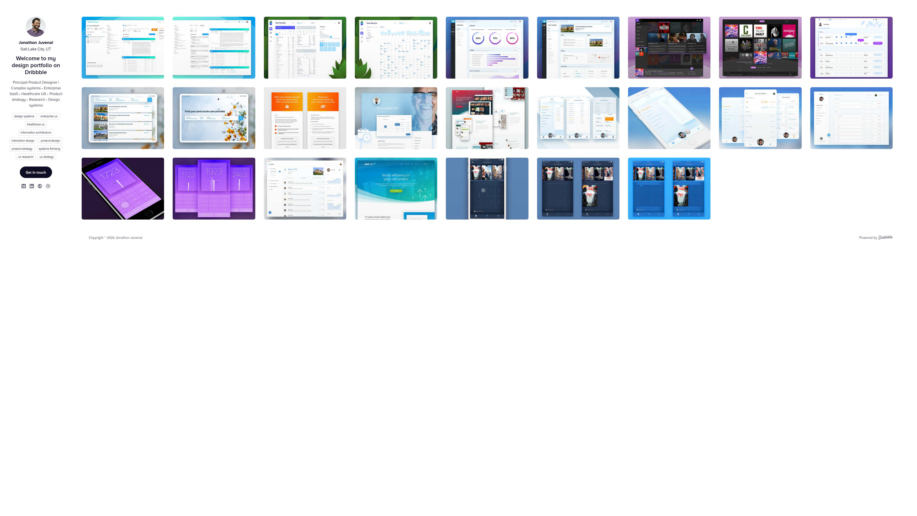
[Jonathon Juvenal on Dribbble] (48, 186)
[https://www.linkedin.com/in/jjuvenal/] (40, 186)
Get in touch (36, 172)
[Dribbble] (885, 238)
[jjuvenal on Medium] (23, 186)
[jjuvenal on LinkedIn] (32, 186)
